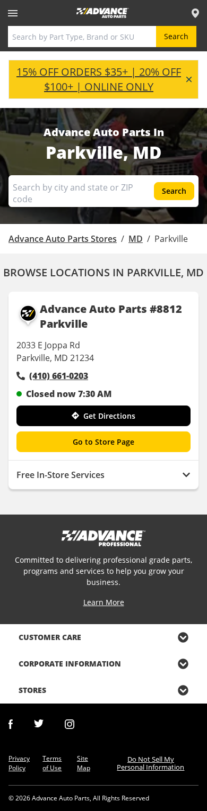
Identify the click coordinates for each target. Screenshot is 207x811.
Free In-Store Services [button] (60, 475)
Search (176, 36)
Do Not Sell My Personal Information (150, 763)
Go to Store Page (103, 442)
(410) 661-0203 (58, 376)
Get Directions (109, 416)
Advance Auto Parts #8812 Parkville (111, 316)
